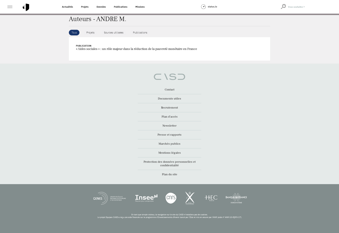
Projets (84, 6)
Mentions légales (169, 153)
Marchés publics (169, 144)
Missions (140, 6)
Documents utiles (169, 99)
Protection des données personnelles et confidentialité (170, 163)
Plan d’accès (170, 117)
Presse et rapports (169, 135)
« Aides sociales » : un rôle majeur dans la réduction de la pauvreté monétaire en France (136, 49)
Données (101, 6)
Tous (74, 32)
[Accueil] (25, 7)
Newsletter (169, 126)
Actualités (67, 6)
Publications (120, 6)
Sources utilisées (113, 32)
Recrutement (169, 108)
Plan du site (169, 174)
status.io (212, 6)
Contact (169, 90)
